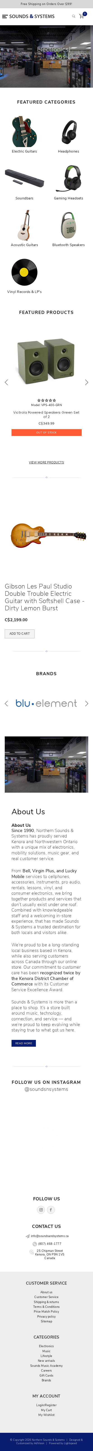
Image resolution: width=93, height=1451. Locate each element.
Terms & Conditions (46, 1307)
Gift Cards (46, 1375)
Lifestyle (46, 1356)
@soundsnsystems (46, 1089)
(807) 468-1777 (49, 1244)
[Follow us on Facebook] (51, 1210)
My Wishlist (46, 1415)
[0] (81, 16)
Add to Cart (19, 634)
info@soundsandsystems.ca (50, 1236)
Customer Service (46, 1297)
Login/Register (46, 1405)
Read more (23, 1043)
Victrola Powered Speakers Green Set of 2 (46, 414)
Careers (46, 1370)
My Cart (46, 1410)
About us (46, 1292)
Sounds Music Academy (46, 1366)
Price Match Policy (46, 1312)
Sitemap (46, 1321)
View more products (46, 462)
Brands (46, 1380)
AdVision (39, 1443)
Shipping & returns (46, 1302)
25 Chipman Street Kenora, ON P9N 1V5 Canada (50, 1254)
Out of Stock (46, 432)
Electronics (46, 1346)
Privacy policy (46, 1317)
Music (46, 1351)
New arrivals (46, 1361)
